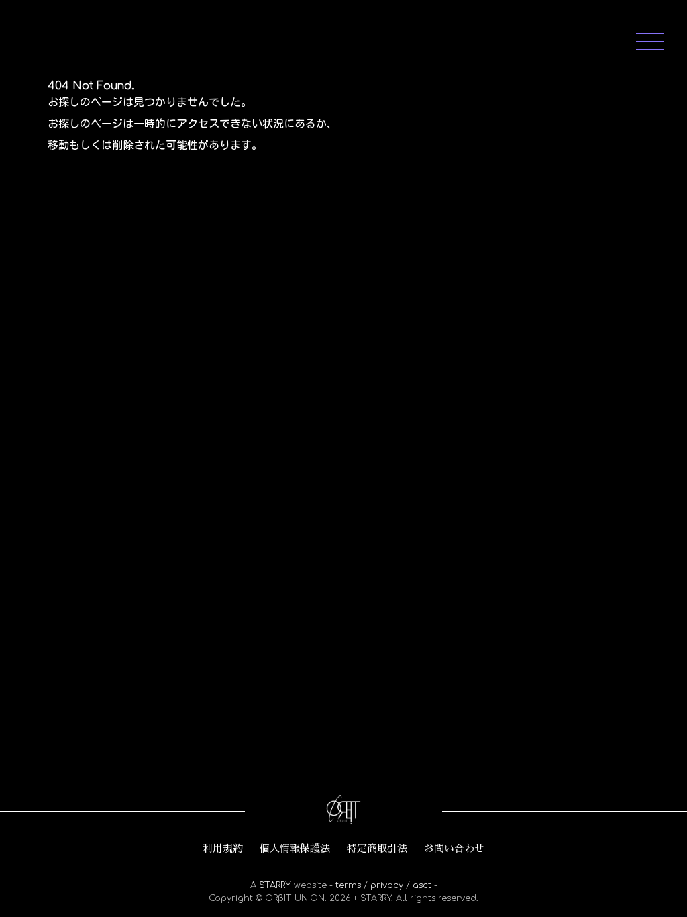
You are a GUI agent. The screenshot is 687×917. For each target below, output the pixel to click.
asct (422, 885)
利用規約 (223, 848)
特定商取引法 (377, 848)
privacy (386, 885)
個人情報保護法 (295, 848)
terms (348, 885)
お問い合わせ (454, 848)
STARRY (275, 885)
